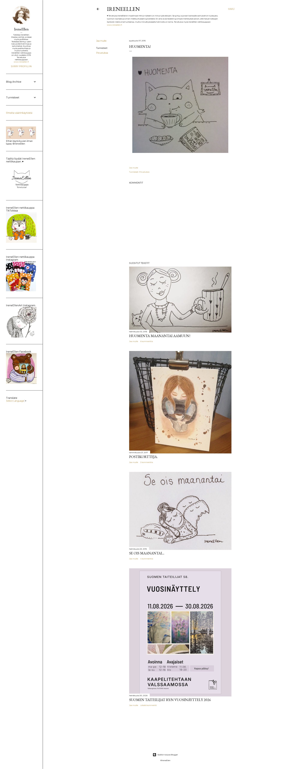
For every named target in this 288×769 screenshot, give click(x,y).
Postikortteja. (143, 456)
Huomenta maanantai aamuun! (159, 335)
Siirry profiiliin (21, 66)
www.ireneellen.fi (114, 25)
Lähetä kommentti (148, 705)
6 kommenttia (146, 341)
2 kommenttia (146, 462)
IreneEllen (123, 8)
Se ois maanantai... (146, 553)
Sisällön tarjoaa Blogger (168, 755)
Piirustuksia (102, 53)
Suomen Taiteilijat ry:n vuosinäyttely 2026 (170, 699)
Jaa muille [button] (101, 41)
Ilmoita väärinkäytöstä (19, 112)
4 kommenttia (146, 559)
